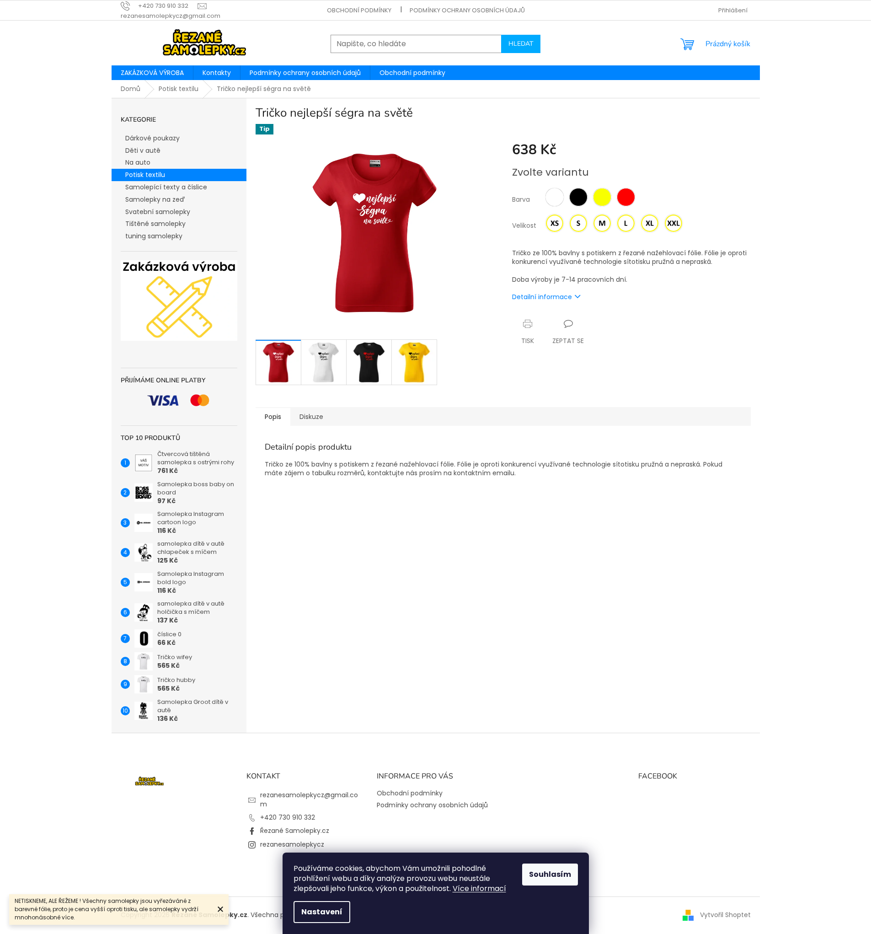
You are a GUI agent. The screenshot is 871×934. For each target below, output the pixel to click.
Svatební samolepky (157, 211)
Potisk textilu (145, 174)
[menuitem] (152, 72)
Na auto (137, 162)
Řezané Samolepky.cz (294, 830)
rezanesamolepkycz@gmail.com (309, 799)
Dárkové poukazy (152, 138)
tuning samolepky (153, 236)
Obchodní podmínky (359, 10)
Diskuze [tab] (311, 416)
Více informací (479, 888)
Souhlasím (550, 874)
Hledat (520, 43)
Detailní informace (542, 296)
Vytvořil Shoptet (725, 914)
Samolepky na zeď (155, 199)
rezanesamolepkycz (292, 844)
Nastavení (321, 912)
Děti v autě (142, 150)
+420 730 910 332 (287, 817)
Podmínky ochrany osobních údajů (467, 10)
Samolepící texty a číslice (166, 187)
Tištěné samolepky (155, 223)
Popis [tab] (273, 416)
